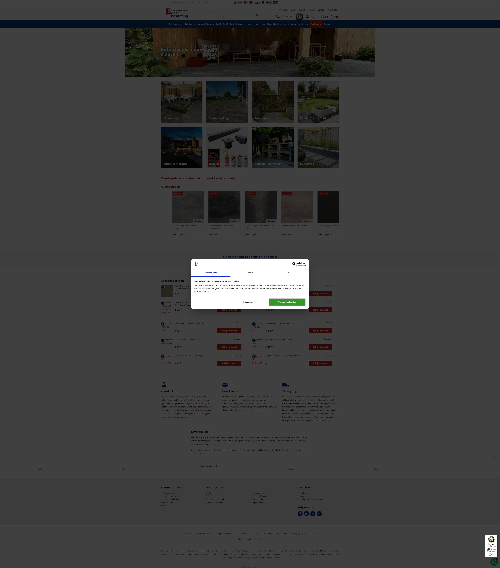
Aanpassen (248, 302)
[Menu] (495, 536)
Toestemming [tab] (211, 273)
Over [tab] (289, 273)
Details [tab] (250, 273)
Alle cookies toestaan (287, 302)
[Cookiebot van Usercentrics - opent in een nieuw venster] (294, 264)
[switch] (491, 554)
